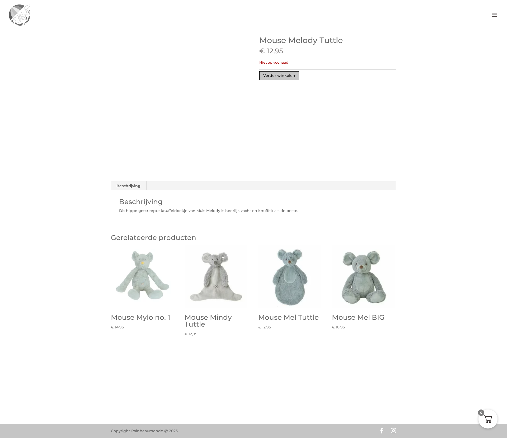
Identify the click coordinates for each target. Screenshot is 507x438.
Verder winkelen (279, 75)
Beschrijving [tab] (128, 185)
